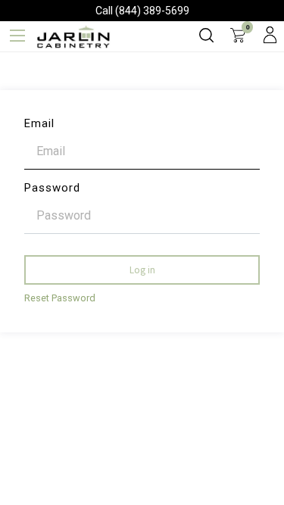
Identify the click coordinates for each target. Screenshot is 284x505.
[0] (237, 36)
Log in (142, 269)
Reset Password (59, 298)
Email (39, 123)
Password (52, 188)
